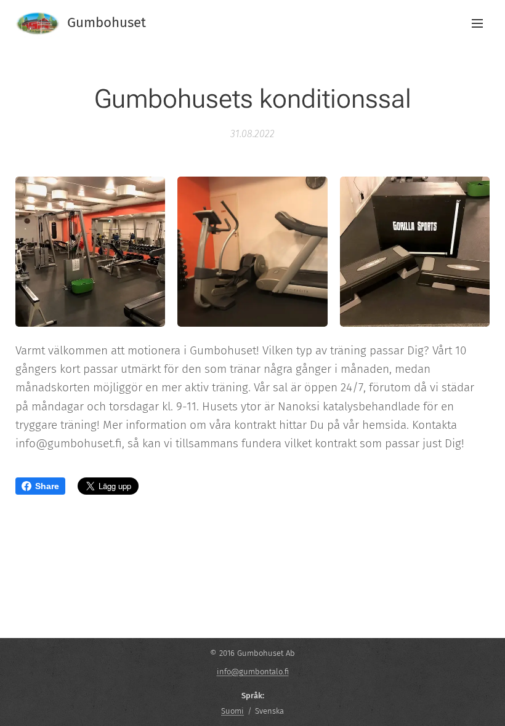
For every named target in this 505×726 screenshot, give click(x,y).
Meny (477, 22)
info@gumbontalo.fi (253, 671)
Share (47, 486)
